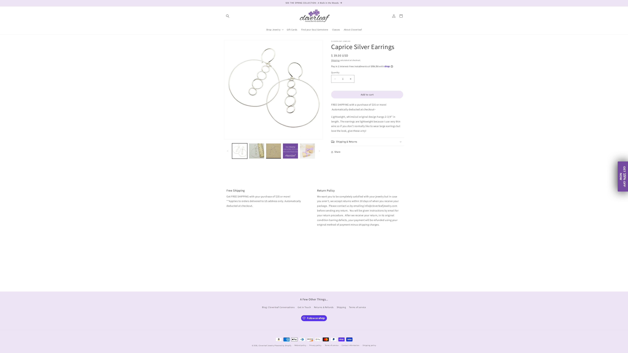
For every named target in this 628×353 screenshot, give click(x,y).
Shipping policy (369, 345)
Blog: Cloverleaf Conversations (278, 307)
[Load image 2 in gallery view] (256, 151)
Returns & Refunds (324, 307)
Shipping (335, 60)
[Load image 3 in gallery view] (273, 151)
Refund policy (300, 345)
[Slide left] (227, 151)
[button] (227, 16)
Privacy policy (315, 345)
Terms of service (357, 307)
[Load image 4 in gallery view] (290, 151)
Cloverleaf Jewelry (266, 345)
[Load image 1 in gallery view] (239, 151)
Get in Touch (304, 307)
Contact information (350, 345)
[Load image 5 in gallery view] (307, 151)
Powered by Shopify (283, 345)
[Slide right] (319, 151)
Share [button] (337, 151)
